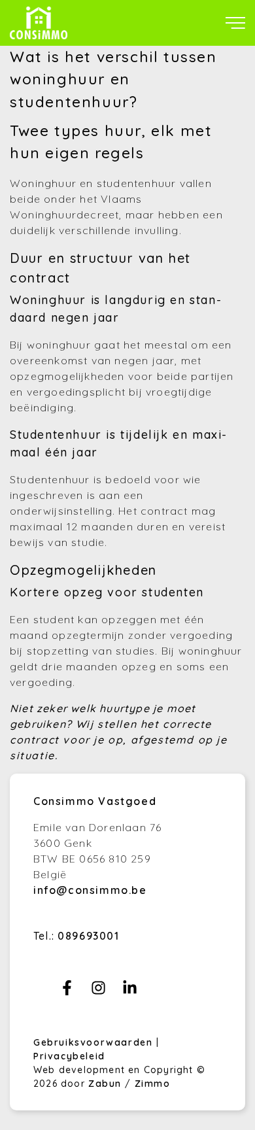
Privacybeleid (69, 1056)
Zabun (105, 1083)
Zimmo (153, 1083)
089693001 (88, 935)
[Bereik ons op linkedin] (129, 991)
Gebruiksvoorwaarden (94, 1042)
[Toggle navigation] (235, 23)
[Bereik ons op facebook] (67, 991)
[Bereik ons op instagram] (98, 991)
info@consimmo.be (90, 890)
